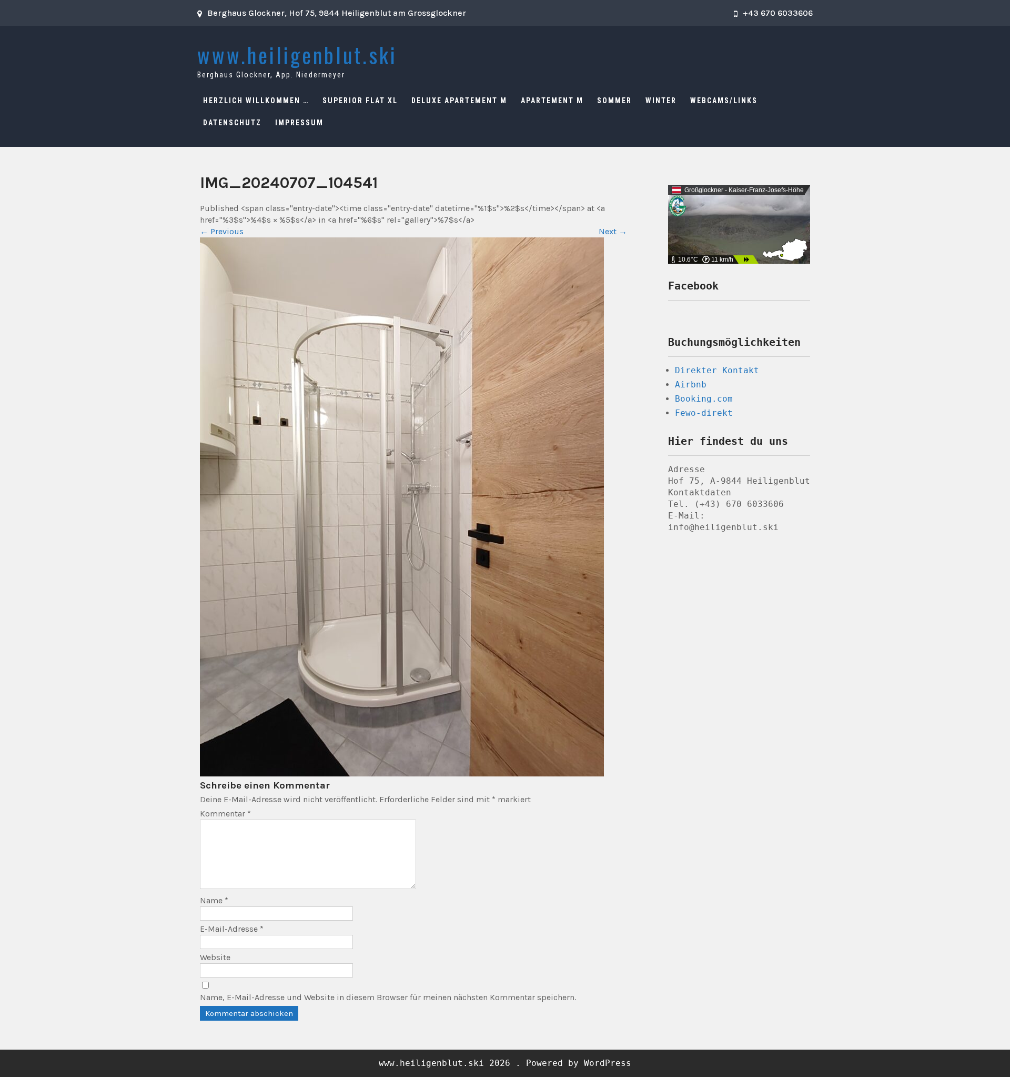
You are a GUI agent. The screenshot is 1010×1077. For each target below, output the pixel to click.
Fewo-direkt (704, 413)
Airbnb (690, 385)
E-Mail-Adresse (232, 929)
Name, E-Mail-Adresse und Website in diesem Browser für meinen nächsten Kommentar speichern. (388, 997)
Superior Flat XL (360, 100)
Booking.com (704, 399)
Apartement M (552, 100)
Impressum (299, 122)
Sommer (614, 100)
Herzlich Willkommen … (256, 100)
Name (214, 900)
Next (613, 231)
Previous (222, 231)
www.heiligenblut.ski (297, 55)
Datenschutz (232, 122)
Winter (660, 100)
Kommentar (225, 814)
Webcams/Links (724, 100)
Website (215, 957)
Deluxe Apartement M (459, 100)
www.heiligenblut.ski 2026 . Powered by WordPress (505, 1063)
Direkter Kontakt (717, 370)
